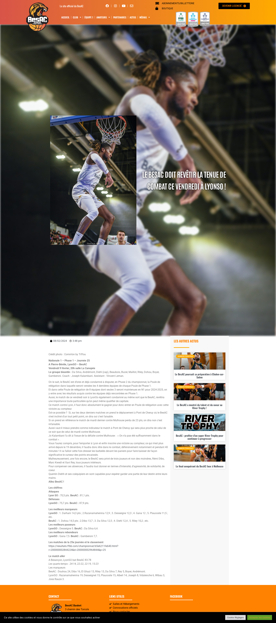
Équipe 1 (88, 17)
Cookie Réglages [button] (235, 617)
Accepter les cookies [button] (259, 617)
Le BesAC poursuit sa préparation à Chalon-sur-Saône (199, 375)
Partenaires (119, 17)
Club (75, 17)
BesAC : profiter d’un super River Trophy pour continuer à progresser (199, 437)
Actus (133, 17)
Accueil (65, 17)
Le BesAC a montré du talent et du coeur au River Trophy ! (199, 406)
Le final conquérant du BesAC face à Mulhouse (199, 466)
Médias (143, 17)
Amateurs (101, 17)
